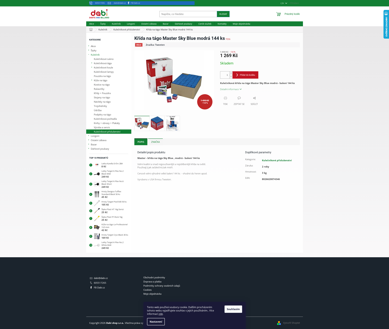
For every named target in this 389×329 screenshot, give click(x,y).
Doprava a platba (152, 281)
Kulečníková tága (103, 63)
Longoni (95, 135)
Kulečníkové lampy (104, 71)
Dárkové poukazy (100, 148)
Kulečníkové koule (103, 67)
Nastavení (156, 321)
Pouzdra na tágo (102, 76)
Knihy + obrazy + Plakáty (107, 123)
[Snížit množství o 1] (230, 76)
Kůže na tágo (100, 80)
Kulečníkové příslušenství (107, 131)
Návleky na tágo (102, 101)
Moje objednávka (152, 293)
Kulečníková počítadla (105, 118)
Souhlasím (233, 309)
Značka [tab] (155, 141)
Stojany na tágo (102, 97)
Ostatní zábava (98, 140)
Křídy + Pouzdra (102, 93)
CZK (282, 3)
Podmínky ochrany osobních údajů (161, 285)
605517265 (100, 282)
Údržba (97, 110)
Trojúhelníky (100, 105)
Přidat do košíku (247, 75)
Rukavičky (99, 88)
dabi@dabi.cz (101, 278)
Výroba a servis (102, 127)
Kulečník (95, 54)
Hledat (223, 14)
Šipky (93, 50)
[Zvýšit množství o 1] (230, 73)
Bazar (94, 144)
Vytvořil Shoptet (291, 322)
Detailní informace (229, 89)
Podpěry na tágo (102, 114)
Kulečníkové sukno (104, 58)
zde (161, 314)
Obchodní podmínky (154, 277)
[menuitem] (91, 23)
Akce (93, 46)
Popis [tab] (141, 141)
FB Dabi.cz (135, 3)
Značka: (155, 44)
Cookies (147, 289)
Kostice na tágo (102, 84)
